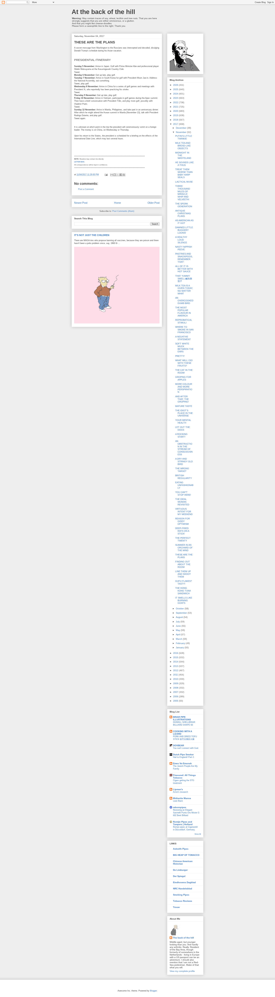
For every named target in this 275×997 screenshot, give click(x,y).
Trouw (176, 907)
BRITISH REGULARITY (183, 476)
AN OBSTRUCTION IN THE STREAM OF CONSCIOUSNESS (184, 448)
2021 (176, 106)
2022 (176, 102)
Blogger (153, 991)
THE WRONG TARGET (182, 469)
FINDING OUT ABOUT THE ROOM (182, 564)
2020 (176, 111)
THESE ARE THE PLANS (184, 556)
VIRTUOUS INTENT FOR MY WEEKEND (184, 512)
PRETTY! (180, 356)
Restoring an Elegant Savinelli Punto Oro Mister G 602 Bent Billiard (186, 813)
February (181, 643)
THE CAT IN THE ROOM (184, 371)
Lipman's (178, 789)
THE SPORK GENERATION (183, 205)
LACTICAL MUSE (184, 181)
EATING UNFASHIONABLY (184, 485)
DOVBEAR (178, 745)
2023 (176, 98)
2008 (176, 687)
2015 (176, 657)
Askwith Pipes (180, 849)
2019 (176, 115)
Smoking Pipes (181, 894)
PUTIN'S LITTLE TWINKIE (183, 137)
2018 (176, 119)
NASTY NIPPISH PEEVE (183, 248)
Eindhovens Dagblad (184, 882)
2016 (176, 653)
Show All (197, 834)
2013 (176, 666)
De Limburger (180, 870)
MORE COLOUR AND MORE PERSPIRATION (183, 388)
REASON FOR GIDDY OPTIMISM (182, 521)
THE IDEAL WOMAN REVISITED (182, 502)
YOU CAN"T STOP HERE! (183, 493)
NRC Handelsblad (182, 888)
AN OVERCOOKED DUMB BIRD (184, 301)
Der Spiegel (179, 876)
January (180, 647)
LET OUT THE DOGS (182, 428)
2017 (176, 124)
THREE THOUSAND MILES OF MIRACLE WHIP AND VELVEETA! (182, 193)
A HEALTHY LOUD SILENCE (181, 240)
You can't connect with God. (186, 748)
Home (117, 202)
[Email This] (111, 174)
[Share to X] (117, 174)
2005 (176, 700)
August (179, 617)
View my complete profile (182, 971)
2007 (176, 692)
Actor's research (180, 792)
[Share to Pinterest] (123, 174)
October (180, 608)
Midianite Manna (182, 798)
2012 (176, 670)
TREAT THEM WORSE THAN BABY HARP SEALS (184, 173)
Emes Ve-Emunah (182, 763)
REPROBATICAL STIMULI (183, 321)
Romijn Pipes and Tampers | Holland (183, 823)
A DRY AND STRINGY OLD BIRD (184, 461)
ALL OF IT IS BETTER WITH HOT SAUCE (184, 269)
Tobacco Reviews (182, 901)
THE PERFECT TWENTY (183, 539)
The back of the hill (183, 937)
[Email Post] (106, 174)
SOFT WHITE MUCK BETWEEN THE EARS (184, 347)
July (178, 621)
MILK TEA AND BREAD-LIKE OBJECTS (183, 146)
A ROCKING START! (181, 435)
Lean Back (178, 801)
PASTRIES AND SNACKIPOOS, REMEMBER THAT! (184, 258)
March (179, 639)
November (181, 132)
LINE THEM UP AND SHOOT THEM (183, 574)
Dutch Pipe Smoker (183, 754)
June (178, 626)
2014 (176, 661)
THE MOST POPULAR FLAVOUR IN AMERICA (183, 311)
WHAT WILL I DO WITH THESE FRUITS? (184, 363)
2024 (176, 93)
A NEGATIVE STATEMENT (183, 338)
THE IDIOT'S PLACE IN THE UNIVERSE (184, 413)
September (182, 613)
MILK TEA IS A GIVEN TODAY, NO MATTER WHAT (184, 289)
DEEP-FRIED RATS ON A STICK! (182, 531)
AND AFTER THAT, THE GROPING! (182, 399)
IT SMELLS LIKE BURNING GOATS (183, 600)
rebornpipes (179, 807)
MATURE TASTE (183, 406)
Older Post (153, 202)
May (178, 630)
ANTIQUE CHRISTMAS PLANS (183, 213)
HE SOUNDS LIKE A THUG (184, 163)
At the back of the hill (103, 11)
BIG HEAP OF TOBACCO (186, 855)
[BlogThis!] (114, 174)
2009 (176, 683)
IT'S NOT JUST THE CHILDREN (91, 235)
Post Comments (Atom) (123, 211)
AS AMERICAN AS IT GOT (184, 221)
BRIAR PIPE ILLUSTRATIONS (182, 718)
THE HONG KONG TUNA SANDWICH (183, 591)
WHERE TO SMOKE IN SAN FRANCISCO (184, 330)
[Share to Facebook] (120, 174)
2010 (176, 679)
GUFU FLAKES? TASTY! (183, 582)
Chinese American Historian (183, 862)
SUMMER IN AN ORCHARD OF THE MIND (184, 548)
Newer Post (80, 202)
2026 (176, 85)
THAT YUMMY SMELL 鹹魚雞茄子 (183, 279)
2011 (176, 674)
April (178, 634)
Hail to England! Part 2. (183, 757)
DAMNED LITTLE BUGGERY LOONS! (184, 230)
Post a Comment (86, 189)
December (181, 128)
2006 (176, 696)
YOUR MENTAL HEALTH (183, 421)
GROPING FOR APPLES (183, 378)
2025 (176, 89)
